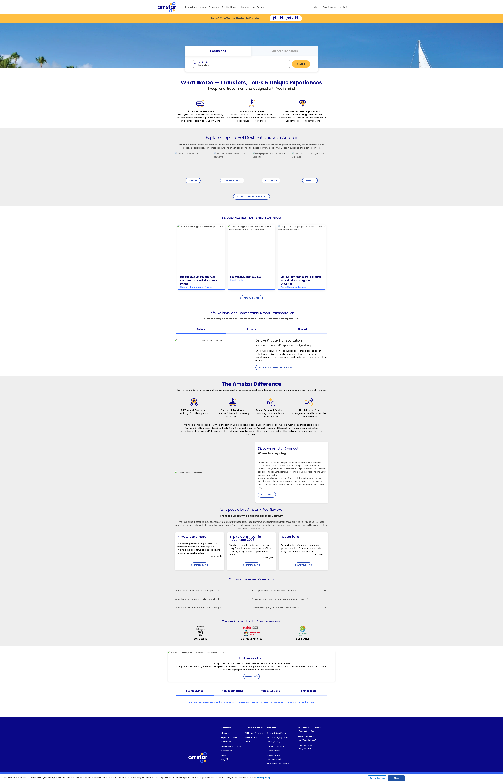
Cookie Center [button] (273, 755)
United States (306, 702)
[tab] (201, 330)
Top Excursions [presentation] (270, 691)
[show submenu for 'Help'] (319, 7)
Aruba (255, 702)
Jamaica (310, 180)
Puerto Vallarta (232, 180)
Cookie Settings (377, 778)
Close (396, 778)
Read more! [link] (266, 494)
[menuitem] (231, 732)
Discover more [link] (251, 298)
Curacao (279, 702)
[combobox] (241, 63)
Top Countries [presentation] (194, 691)
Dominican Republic (210, 702)
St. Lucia (291, 702)
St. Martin (266, 702)
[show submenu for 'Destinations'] (237, 7)
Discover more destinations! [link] (251, 196)
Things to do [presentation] (308, 691)
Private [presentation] (251, 329)
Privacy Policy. (264, 777)
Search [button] (301, 64)
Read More (198, 565)
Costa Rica (271, 180)
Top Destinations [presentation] (232, 691)
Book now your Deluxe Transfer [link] (275, 367)
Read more (250, 676)
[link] (251, 18)
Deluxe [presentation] (201, 329)
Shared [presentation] (302, 329)
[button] (248, 590)
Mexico (193, 702)
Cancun (193, 180)
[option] (200, 110)
